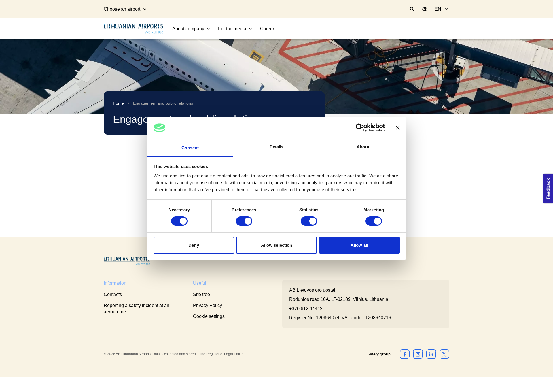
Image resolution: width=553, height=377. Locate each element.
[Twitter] (444, 354)
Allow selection (276, 245)
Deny (193, 245)
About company (188, 28)
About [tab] (363, 146)
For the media (232, 28)
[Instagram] (418, 354)
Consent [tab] (190, 147)
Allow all (359, 245)
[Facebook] (405, 354)
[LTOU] (127, 261)
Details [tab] (277, 146)
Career (267, 28)
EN (438, 9)
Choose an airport (122, 9)
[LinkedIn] (431, 354)
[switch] (244, 221)
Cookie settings (209, 316)
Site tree (201, 294)
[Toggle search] (412, 9)
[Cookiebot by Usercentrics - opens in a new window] (360, 127)
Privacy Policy (207, 305)
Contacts (113, 294)
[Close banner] (398, 128)
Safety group (379, 354)
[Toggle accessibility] (425, 9)
